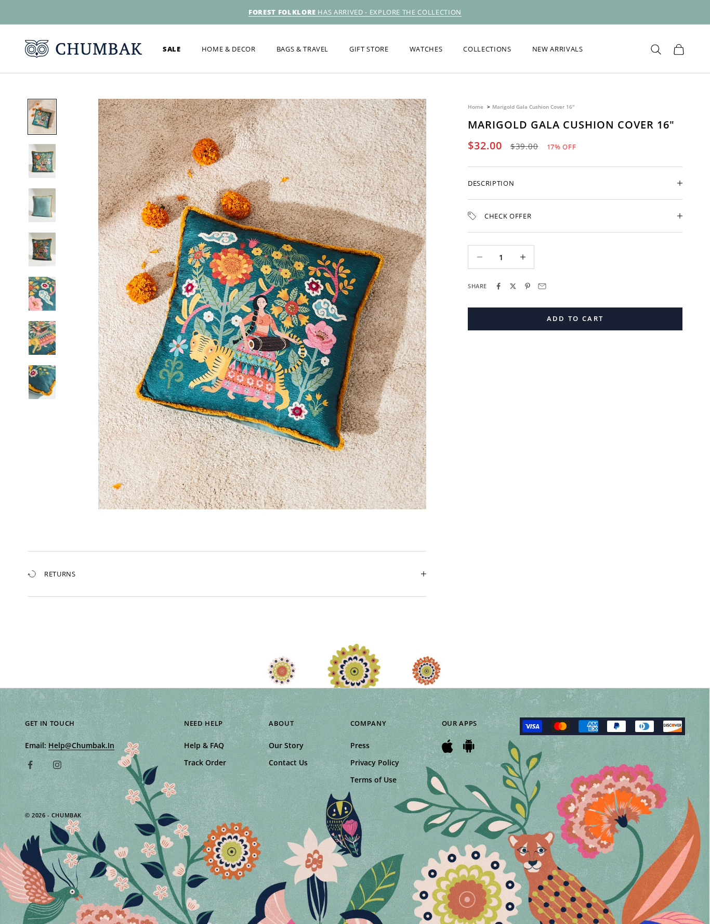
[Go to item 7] (42, 382)
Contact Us (288, 762)
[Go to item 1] (42, 117)
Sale (172, 49)
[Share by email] (542, 286)
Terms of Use (373, 780)
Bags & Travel (303, 49)
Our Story (286, 745)
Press (360, 745)
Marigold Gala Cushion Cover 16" (533, 106)
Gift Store (369, 49)
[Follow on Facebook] (30, 765)
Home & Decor (229, 49)
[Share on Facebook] (498, 286)
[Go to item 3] (42, 205)
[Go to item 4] (42, 249)
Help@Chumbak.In (81, 745)
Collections (487, 49)
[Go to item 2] (42, 161)
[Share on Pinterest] (527, 286)
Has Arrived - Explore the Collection (355, 12)
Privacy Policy (374, 762)
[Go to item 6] (42, 338)
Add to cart (575, 318)
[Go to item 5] (42, 294)
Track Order (205, 762)
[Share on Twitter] (513, 286)
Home (475, 106)
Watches (426, 49)
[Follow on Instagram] (57, 765)
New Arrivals (557, 49)
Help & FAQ (204, 745)
